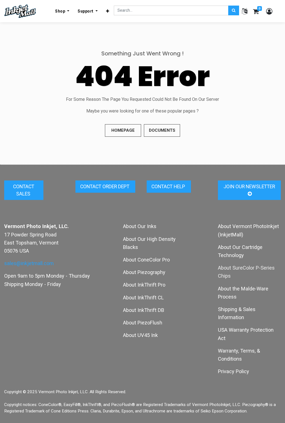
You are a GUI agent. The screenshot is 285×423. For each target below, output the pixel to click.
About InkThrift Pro (144, 285)
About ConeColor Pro (146, 260)
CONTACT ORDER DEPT (105, 186)
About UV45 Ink (140, 335)
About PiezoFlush (142, 323)
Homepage (123, 130)
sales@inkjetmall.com (29, 263)
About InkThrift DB (143, 310)
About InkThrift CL (143, 297)
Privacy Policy (233, 371)
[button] (108, 11)
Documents (162, 130)
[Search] (233, 10)
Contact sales (23, 190)
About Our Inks (139, 226)
